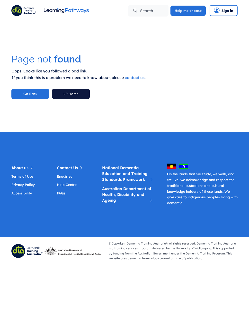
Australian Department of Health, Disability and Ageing (126, 194)
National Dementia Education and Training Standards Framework (125, 173)
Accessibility (21, 193)
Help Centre (67, 185)
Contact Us (68, 167)
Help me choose (188, 11)
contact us (135, 77)
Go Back (30, 94)
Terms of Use (22, 176)
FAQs (61, 193)
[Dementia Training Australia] (27, 251)
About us (20, 167)
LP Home (71, 94)
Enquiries (64, 176)
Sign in (227, 11)
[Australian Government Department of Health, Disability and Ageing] (73, 251)
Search (146, 10)
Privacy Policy (23, 185)
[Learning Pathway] (66, 10)
